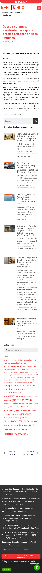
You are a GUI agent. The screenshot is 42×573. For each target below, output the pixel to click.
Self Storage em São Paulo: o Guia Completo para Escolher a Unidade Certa (26, 199)
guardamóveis (8, 403)
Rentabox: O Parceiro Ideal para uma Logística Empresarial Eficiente (27, 322)
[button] (39, 8)
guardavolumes (23, 410)
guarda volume (13, 407)
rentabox (24, 421)
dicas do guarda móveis (27, 372)
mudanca (18, 414)
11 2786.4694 (21, 2)
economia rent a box (21, 382)
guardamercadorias (14, 392)
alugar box (7, 360)
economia (30, 380)
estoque (8, 385)
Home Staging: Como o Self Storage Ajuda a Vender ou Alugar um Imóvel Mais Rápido (27, 137)
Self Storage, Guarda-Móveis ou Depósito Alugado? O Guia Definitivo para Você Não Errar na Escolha (26, 231)
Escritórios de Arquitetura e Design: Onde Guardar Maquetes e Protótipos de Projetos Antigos (27, 167)
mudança (26, 414)
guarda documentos (24, 385)
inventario (11, 414)
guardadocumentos (14, 389)
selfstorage (21, 433)
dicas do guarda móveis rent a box (15, 375)
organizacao (11, 421)
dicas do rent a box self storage (17, 377)
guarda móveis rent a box (23, 403)
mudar (7, 417)
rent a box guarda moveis (16, 425)
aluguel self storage (19, 363)
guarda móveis (22, 400)
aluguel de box (17, 360)
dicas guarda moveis (17, 380)
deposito (26, 367)
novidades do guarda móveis (20, 418)
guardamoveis (11, 396)
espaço (30, 382)
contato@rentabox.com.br (18, 549)
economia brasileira (9, 382)
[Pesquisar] (35, 121)
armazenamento (13, 366)
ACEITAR (6, 569)
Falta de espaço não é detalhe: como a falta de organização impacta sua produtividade (27, 262)
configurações (34, 563)
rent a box (34, 421)
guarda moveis (23, 396)
